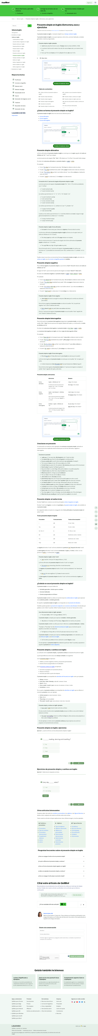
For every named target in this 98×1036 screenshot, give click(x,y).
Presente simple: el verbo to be (47, 106)
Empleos (58, 1006)
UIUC (85, 1026)
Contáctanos (59, 1011)
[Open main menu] (95, 2)
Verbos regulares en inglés (19, 66)
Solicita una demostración (33, 1011)
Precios (28, 1003)
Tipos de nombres (43, 830)
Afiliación (29, 1008)
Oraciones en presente (45, 104)
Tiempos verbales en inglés (19, 57)
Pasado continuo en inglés (18, 44)
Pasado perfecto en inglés (18, 46)
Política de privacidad (16, 1030)
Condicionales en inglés (18, 39)
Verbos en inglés (15, 37)
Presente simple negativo (46, 99)
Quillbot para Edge (16, 1003)
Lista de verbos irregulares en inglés (21, 41)
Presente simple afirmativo (46, 96)
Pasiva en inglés (16, 51)
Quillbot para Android (17, 1008)
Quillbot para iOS (16, 1011)
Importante (15, 115)
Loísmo (41, 840)
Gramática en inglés (16, 35)
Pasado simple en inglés (18, 48)
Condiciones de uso (27, 1030)
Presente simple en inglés (18, 55)
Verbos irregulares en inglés (19, 62)
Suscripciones (30, 1001)
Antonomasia (75, 836)
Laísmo (41, 842)
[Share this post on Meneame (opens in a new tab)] (96, 528)
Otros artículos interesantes (70, 105)
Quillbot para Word (16, 1018)
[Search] (30, 25)
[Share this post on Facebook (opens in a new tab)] (96, 507)
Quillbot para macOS (17, 1016)
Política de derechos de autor (39, 1030)
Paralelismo (75, 826)
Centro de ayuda (60, 1008)
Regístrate (89, 2)
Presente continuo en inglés (19, 53)
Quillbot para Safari (17, 1006)
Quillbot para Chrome (17, 1001)
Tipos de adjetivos (60, 826)
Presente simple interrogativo (47, 101)
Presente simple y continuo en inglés (72, 96)
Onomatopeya (75, 830)
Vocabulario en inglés (16, 69)
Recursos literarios (76, 828)
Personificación (76, 832)
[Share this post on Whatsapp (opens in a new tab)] (96, 520)
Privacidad (59, 1003)
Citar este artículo (77, 895)
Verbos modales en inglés (18, 64)
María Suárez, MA (55, 30)
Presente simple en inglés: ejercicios (72, 99)
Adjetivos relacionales (60, 828)
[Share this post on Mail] (96, 524)
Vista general (15, 32)
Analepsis (74, 834)
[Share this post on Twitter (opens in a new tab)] (96, 512)
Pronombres (42, 828)
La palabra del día (18, 113)
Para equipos (30, 1006)
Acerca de (58, 1001)
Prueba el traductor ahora (61, 83)
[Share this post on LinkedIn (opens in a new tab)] (96, 516)
